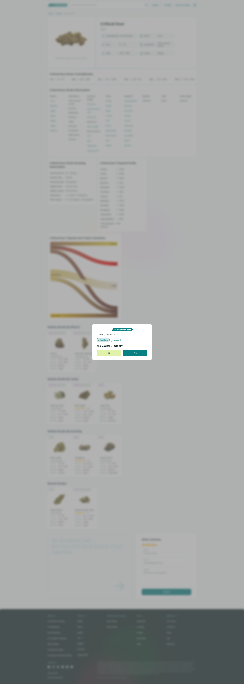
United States (103, 340)
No (109, 353)
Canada (115, 340)
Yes (135, 353)
